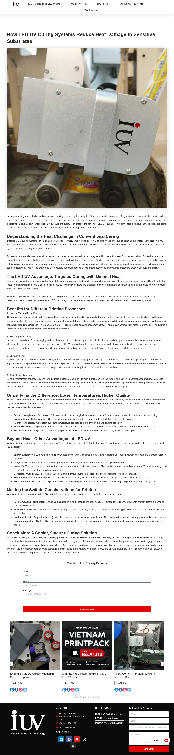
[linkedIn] (12, 690)
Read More (17, 683)
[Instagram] (21, 690)
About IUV (125, 4)
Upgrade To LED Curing (47, 4)
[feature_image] (35, 645)
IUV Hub (138, 4)
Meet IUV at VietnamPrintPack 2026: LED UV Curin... (32, 675)
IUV (30, 4)
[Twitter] (25, 690)
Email (25, 581)
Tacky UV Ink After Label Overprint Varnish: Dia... (83, 675)
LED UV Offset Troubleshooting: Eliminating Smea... (133, 675)
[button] (75, 697)
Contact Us (91, 10)
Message (27, 590)
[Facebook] (16, 690)
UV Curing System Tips (24, 18)
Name (25, 571)
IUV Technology (78, 4)
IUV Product (103, 4)
